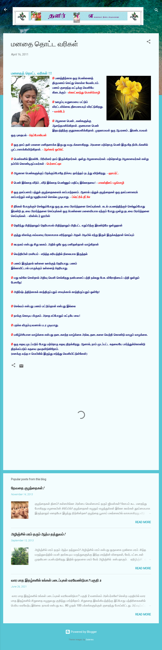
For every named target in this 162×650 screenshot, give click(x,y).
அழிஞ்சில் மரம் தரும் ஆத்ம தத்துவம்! (38, 534)
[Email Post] (21, 367)
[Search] (156, 11)
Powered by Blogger (83, 632)
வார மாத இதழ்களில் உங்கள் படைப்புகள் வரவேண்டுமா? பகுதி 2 (56, 580)
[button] (148, 42)
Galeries (90, 639)
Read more (143, 522)
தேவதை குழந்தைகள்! (27, 488)
